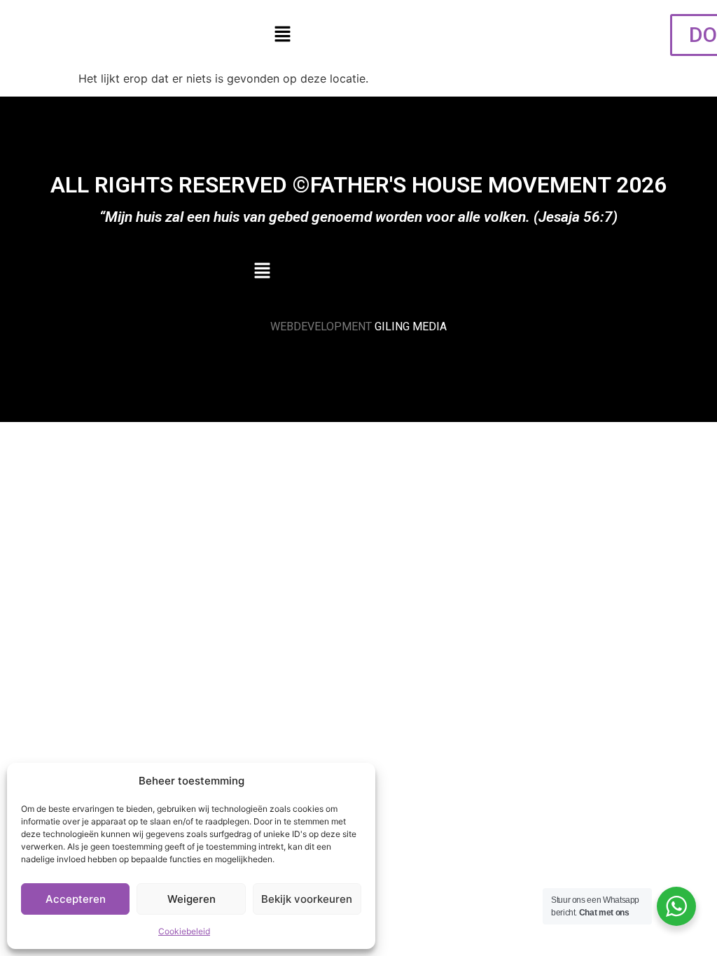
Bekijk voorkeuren (306, 899)
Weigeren (191, 899)
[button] (282, 35)
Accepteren (76, 899)
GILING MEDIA (411, 326)
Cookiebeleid (184, 931)
